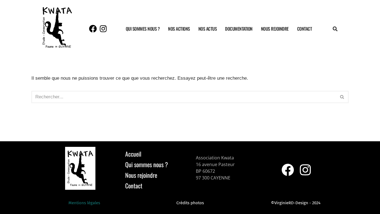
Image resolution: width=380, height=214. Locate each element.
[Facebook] (93, 29)
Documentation (239, 28)
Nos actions (179, 28)
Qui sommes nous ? (143, 28)
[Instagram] (103, 29)
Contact (304, 28)
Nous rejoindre (275, 28)
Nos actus (207, 28)
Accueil (133, 153)
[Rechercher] (342, 97)
